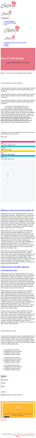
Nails (5, 24)
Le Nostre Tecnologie (10, 23)
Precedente (4, 418)
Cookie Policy (23, 435)
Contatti (6, 45)
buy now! (6, 417)
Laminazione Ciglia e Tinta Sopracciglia (15, 42)
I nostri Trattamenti (9, 21)
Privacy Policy (17, 435)
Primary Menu (4, 18)
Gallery (6, 44)
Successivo (4, 420)
